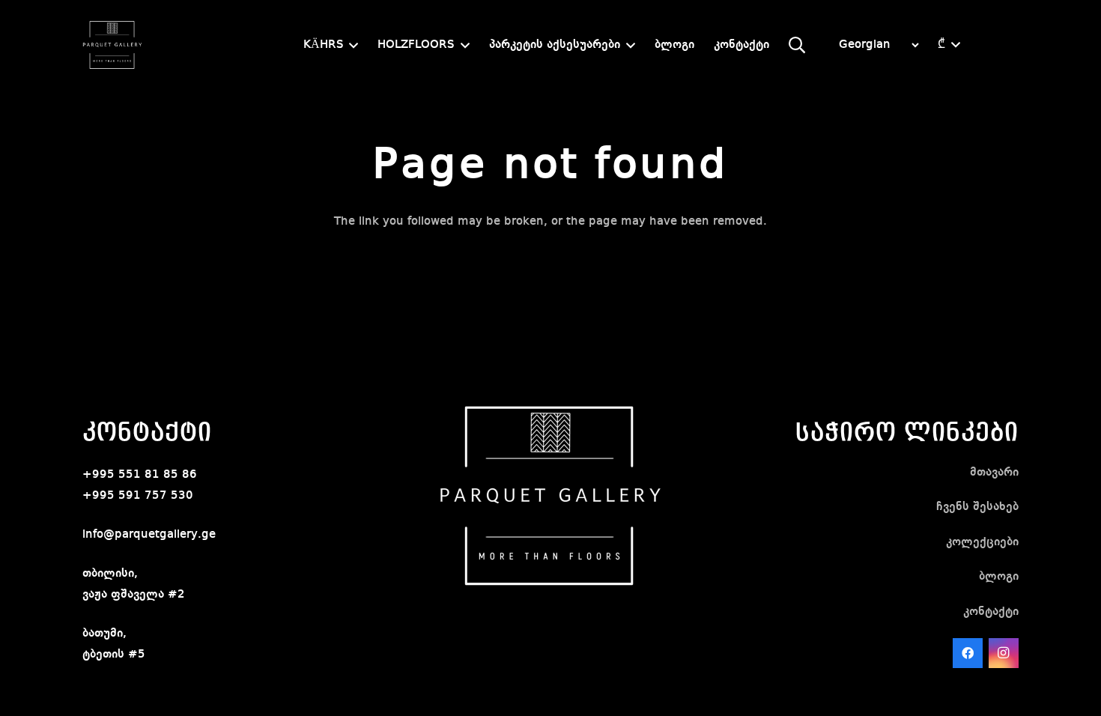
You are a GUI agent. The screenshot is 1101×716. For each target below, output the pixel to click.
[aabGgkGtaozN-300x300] (112, 45)
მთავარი (994, 473)
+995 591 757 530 (137, 496)
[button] (351, 45)
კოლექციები (982, 542)
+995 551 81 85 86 (139, 475)
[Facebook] (968, 653)
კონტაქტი (991, 612)
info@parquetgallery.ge (149, 535)
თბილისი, (110, 574)
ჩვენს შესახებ (977, 507)
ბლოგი (999, 577)
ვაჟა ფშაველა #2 (133, 595)
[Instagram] (1004, 653)
